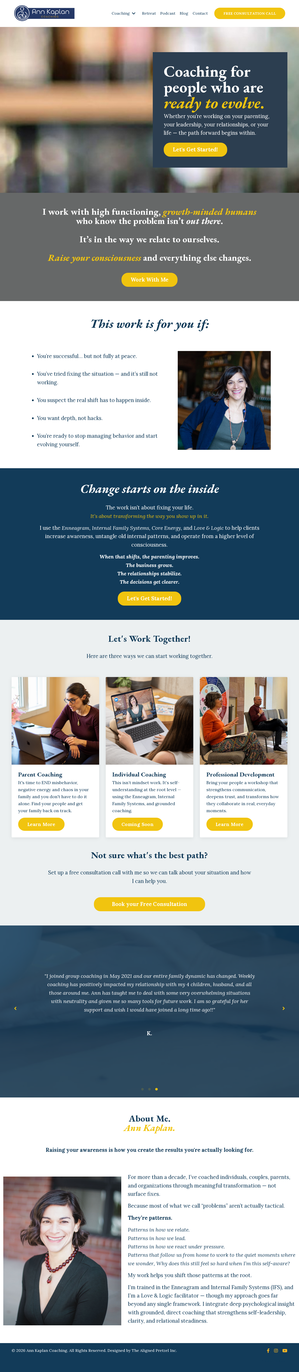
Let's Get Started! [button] (195, 149)
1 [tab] (142, 1089)
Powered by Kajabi (273, 1361)
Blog (184, 13)
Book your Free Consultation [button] (149, 904)
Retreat (149, 13)
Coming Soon (137, 824)
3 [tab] (156, 1089)
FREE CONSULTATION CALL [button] (249, 13)
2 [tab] (149, 1089)
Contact (200, 13)
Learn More (41, 824)
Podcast (167, 13)
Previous (15, 1008)
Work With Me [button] (149, 279)
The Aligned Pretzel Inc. (154, 1350)
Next (283, 1008)
